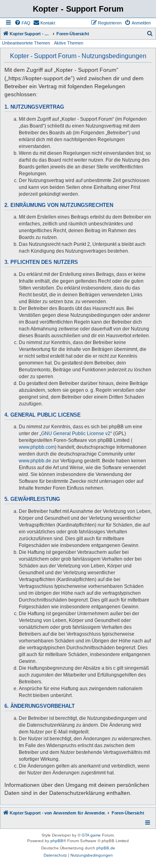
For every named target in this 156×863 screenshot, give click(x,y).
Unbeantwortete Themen (26, 43)
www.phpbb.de (35, 461)
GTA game (91, 835)
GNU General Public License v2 (75, 433)
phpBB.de (105, 848)
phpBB (56, 841)
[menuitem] (22, 23)
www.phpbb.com (37, 447)
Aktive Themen (68, 43)
